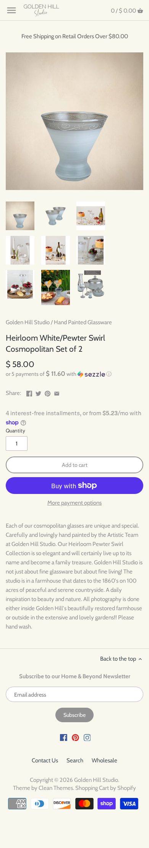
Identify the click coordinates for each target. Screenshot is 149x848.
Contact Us (45, 760)
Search (74, 760)
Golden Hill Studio (28, 322)
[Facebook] (63, 737)
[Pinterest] (75, 737)
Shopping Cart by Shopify (105, 788)
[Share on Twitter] (38, 392)
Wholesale (104, 760)
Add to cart (74, 464)
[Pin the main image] (47, 392)
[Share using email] (57, 392)
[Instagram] (87, 737)
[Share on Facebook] (29, 392)
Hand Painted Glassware (83, 322)
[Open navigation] (11, 10)
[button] (74, 374)
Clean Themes (56, 788)
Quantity (15, 430)
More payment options (74, 503)
